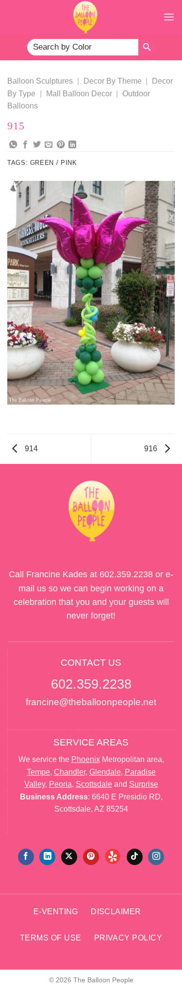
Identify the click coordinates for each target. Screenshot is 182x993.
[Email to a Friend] (48, 145)
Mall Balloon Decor (79, 93)
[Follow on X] (69, 857)
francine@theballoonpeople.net (91, 702)
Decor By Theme (112, 81)
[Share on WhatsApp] (13, 145)
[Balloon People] (85, 17)
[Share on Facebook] (25, 145)
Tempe (38, 772)
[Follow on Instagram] (156, 857)
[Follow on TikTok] (135, 857)
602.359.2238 (126, 574)
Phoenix (85, 759)
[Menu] (169, 17)
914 (30, 448)
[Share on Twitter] (37, 145)
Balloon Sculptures (40, 81)
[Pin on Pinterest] (61, 145)
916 (151, 448)
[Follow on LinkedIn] (47, 857)
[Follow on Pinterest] (91, 857)
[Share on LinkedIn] (72, 145)
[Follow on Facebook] (26, 857)
